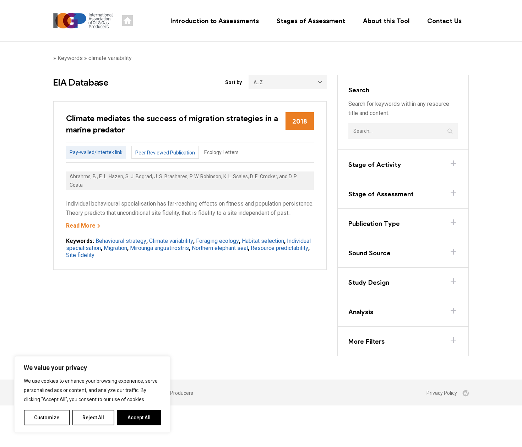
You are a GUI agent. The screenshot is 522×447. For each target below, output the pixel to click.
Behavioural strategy (121, 241)
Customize (46, 417)
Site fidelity (80, 255)
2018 (299, 121)
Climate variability (171, 241)
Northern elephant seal (220, 248)
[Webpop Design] (465, 393)
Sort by (233, 82)
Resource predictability (279, 248)
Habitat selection (263, 241)
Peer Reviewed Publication (165, 153)
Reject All (93, 417)
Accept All (139, 417)
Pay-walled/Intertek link (96, 152)
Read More (81, 225)
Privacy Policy (441, 393)
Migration (115, 248)
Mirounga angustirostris (159, 248)
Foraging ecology (217, 241)
